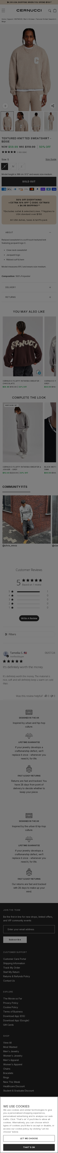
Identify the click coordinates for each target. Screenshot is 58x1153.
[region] (29, 1125)
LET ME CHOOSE (29, 1138)
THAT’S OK (29, 1147)
